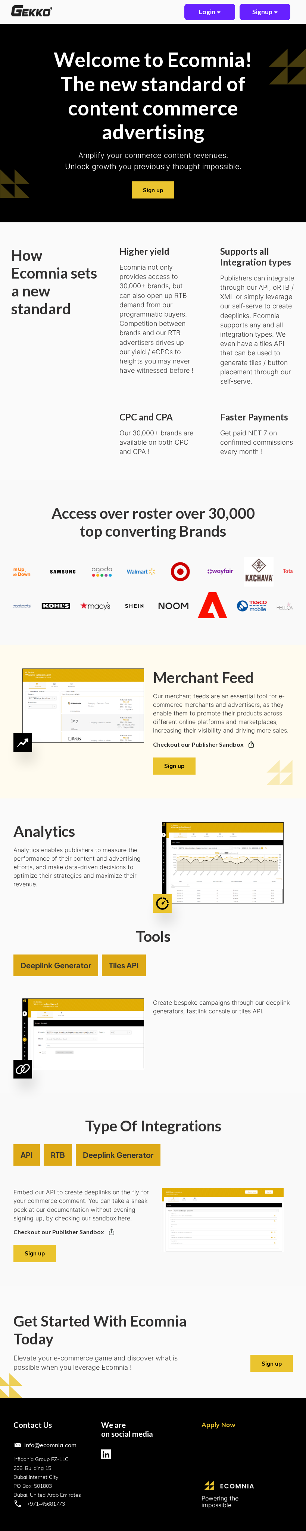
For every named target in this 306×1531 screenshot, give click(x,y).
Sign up (153, 190)
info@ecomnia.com (50, 1445)
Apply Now (218, 1425)
